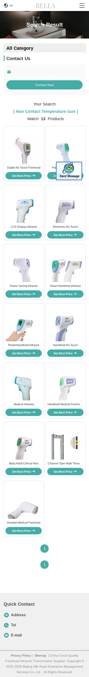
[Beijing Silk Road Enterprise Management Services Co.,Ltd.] (46, 5)
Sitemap (40, 655)
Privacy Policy (21, 655)
